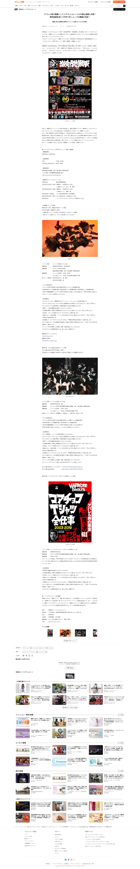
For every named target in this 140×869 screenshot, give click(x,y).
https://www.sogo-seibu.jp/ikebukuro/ (51, 175)
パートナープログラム (57, 863)
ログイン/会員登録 (120, 1)
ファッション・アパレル (28, 651)
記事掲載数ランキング (29, 843)
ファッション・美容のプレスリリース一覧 (29, 826)
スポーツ (52, 5)
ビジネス (57, 5)
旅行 (29, 5)
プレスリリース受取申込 (60, 848)
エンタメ (21, 5)
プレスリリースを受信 (105, 1)
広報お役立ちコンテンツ (30, 845)
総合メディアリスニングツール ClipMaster (95, 836)
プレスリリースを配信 (93, 1)
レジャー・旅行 (43, 651)
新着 (16, 5)
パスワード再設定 (59, 839)
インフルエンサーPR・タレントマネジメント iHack (97, 841)
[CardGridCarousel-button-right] (97, 633)
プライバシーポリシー (76, 863)
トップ (16, 826)
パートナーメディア (29, 841)
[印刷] (32, 655)
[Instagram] (71, 860)
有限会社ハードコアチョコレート (50, 26)
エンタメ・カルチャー (39, 648)
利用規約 (66, 863)
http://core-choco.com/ (54, 621)
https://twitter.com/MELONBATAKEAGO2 (72, 469)
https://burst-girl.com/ (47, 336)
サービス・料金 (28, 836)
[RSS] (74, 860)
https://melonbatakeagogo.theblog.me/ (72, 466)
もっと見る (120, 714)
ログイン (57, 836)
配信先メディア (28, 838)
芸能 (37, 651)
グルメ (25, 5)
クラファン (76, 5)
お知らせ (57, 846)
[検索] (124, 6)
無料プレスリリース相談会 (61, 850)
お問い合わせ (70, 668)
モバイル (67, 5)
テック (62, 5)
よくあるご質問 (58, 843)
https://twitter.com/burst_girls (49, 340)
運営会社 (48, 863)
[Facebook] (23, 655)
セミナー (57, 853)
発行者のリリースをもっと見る (70, 707)
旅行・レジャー (49, 648)
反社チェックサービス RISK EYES (93, 846)
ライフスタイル (45, 5)
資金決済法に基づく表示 (88, 863)
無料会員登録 (58, 834)
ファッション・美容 (36, 5)
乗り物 (71, 5)
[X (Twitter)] (26, 655)
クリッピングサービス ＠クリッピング (94, 834)
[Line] (29, 655)
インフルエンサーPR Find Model (92, 839)
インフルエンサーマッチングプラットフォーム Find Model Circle (100, 843)
